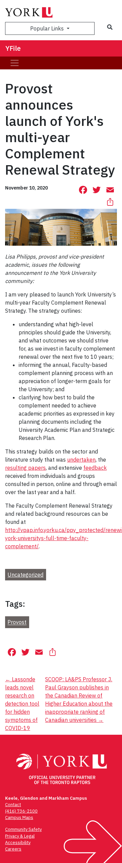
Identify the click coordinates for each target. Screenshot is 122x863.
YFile (13, 48)
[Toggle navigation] (14, 63)
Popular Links (47, 28)
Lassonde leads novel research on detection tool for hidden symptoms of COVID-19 (22, 703)
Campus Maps (19, 817)
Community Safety (23, 829)
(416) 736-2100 (21, 811)
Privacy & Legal (20, 836)
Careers (13, 849)
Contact (13, 804)
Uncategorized (25, 574)
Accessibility (17, 842)
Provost (16, 622)
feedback (95, 467)
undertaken (81, 459)
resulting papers (25, 467)
